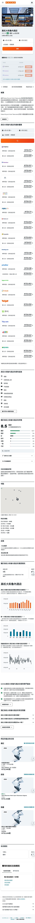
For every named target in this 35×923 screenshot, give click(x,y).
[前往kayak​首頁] (11, 2)
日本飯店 (22, 917)
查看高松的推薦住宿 (29, 807)
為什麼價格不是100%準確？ (10, 909)
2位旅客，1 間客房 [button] (8, 44)
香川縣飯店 (28, 917)
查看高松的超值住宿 (29, 774)
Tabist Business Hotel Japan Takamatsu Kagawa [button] (14, 795)
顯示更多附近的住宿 (29, 743)
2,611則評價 (16, 33)
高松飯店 (6, 885)
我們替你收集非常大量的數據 (10, 907)
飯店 (11, 917)
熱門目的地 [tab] (16, 871)
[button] (3, 2)
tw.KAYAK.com (5, 917)
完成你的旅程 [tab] (6, 871)
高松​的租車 (7, 882)
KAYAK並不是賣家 (7, 904)
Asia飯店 (16, 917)
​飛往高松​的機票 (8, 880)
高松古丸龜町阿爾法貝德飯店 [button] (8, 826)
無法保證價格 (22, 899)
